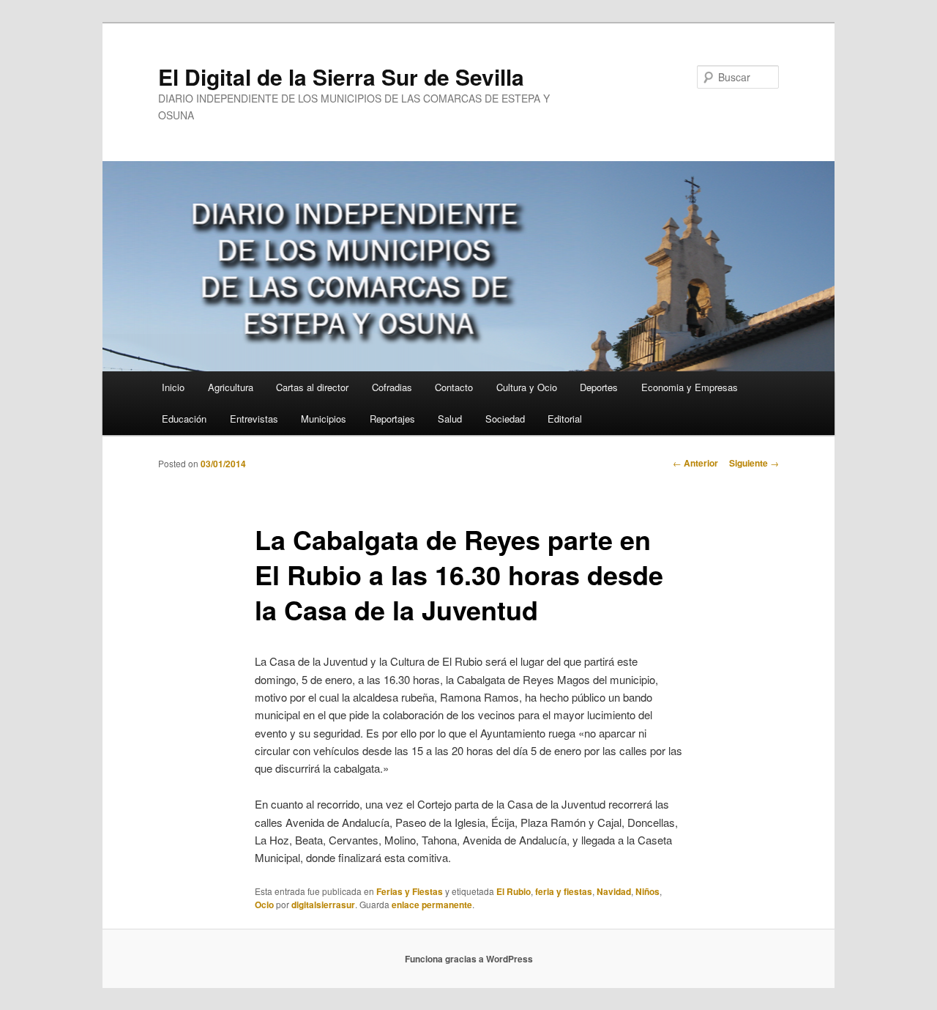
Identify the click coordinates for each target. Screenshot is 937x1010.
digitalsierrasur (323, 904)
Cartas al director (312, 387)
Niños (647, 891)
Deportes (599, 387)
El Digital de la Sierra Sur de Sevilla (341, 76)
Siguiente (754, 462)
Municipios (323, 419)
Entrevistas (254, 419)
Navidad (614, 891)
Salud (450, 419)
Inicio (173, 387)
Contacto (454, 387)
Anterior (695, 462)
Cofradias (392, 387)
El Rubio (513, 891)
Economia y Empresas (689, 387)
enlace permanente (432, 904)
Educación (184, 419)
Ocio (264, 904)
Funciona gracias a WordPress (469, 958)
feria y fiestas (563, 891)
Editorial (565, 419)
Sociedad (505, 419)
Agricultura (230, 387)
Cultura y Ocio (526, 387)
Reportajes (392, 419)
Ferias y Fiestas (409, 891)
